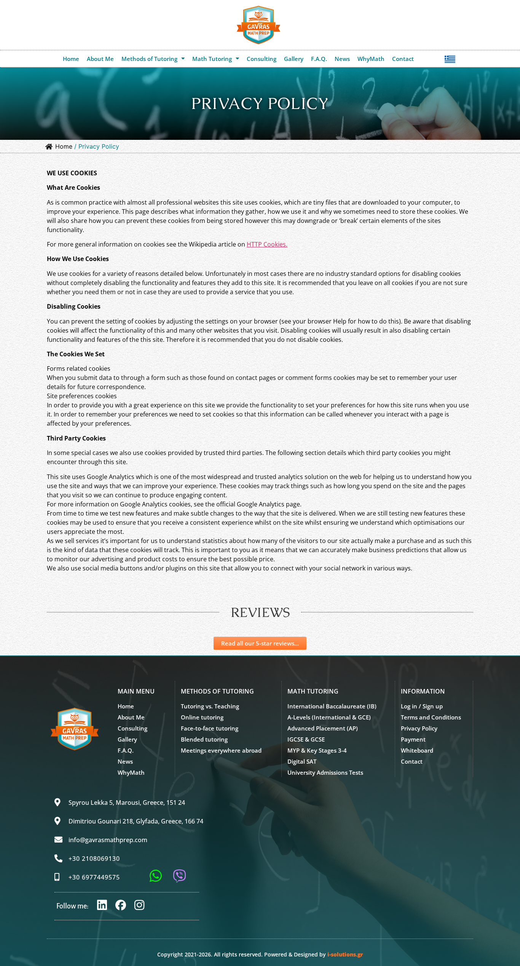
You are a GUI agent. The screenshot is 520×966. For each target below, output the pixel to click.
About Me (100, 58)
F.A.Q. (319, 58)
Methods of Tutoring (149, 58)
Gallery (293, 58)
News (342, 58)
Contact (403, 58)
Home (71, 58)
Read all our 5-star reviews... (260, 643)
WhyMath (370, 58)
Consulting (261, 58)
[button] (423, 691)
